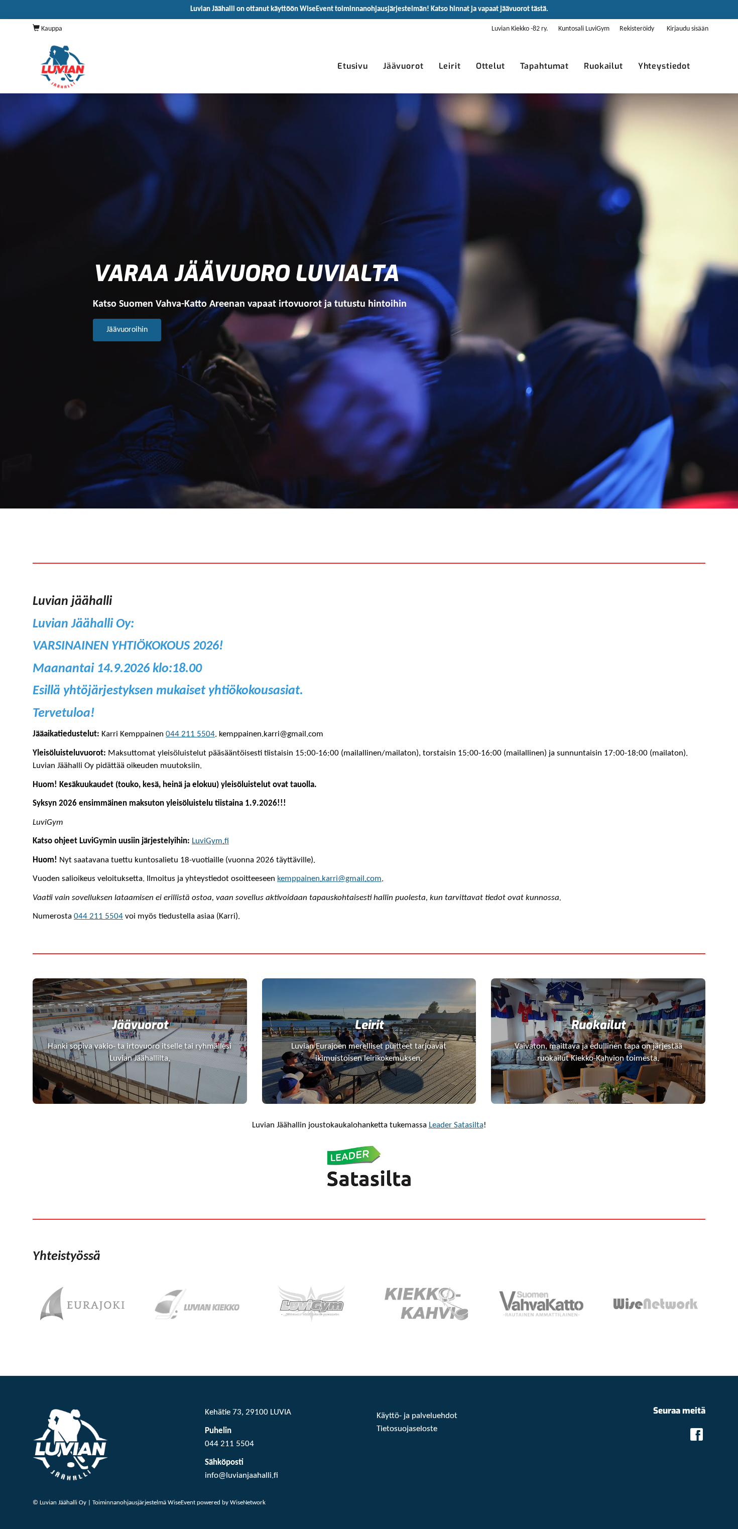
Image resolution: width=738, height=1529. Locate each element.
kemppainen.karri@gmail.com (329, 878)
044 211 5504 (190, 734)
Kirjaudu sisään (687, 29)
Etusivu (352, 66)
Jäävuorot (403, 66)
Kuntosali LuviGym (583, 29)
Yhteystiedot (664, 66)
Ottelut (490, 66)
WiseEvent (181, 1502)
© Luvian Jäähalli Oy (59, 1502)
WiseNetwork (248, 1502)
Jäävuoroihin (127, 330)
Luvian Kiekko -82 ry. (519, 29)
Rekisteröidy (637, 29)
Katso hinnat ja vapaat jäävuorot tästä (488, 9)
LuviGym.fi (210, 841)
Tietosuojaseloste (407, 1429)
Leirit (450, 66)
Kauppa (51, 29)
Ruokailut (603, 66)
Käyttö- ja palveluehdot (417, 1416)
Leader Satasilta (456, 1125)
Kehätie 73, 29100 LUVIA (248, 1412)
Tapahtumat (544, 66)
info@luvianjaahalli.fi (241, 1475)
